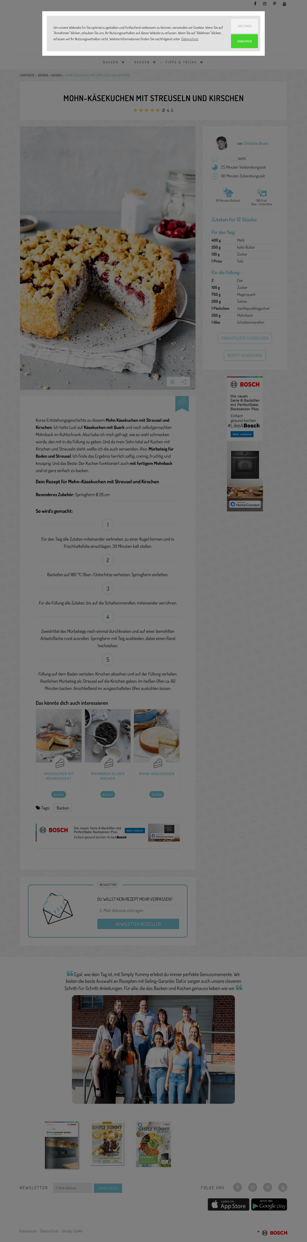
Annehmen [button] (244, 41)
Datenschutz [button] (189, 39)
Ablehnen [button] (244, 26)
